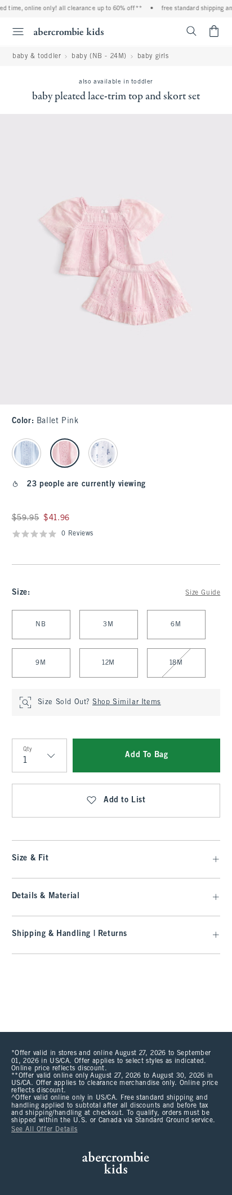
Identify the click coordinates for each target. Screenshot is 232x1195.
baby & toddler (36, 56)
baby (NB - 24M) (99, 56)
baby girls (153, 56)
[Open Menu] (13, 31)
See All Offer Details (44, 1129)
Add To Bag (146, 755)
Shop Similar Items (126, 702)
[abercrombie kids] (69, 31)
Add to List (125, 800)
